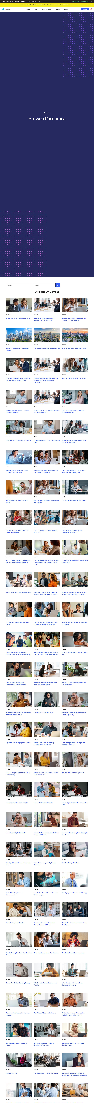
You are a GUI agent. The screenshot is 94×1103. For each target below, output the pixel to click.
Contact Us (85, 9)
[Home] (7, 9)
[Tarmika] (34, 1)
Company (66, 9)
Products (35, 9)
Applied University (84, 1)
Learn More (65, 4)
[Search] (91, 1)
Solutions (28, 9)
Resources (57, 9)
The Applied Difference (46, 9)
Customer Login (75, 1)
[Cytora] (40, 1)
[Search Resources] (58, 285)
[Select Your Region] (91, 9)
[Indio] (23, 1)
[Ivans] (17, 1)
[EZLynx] (29, 1)
